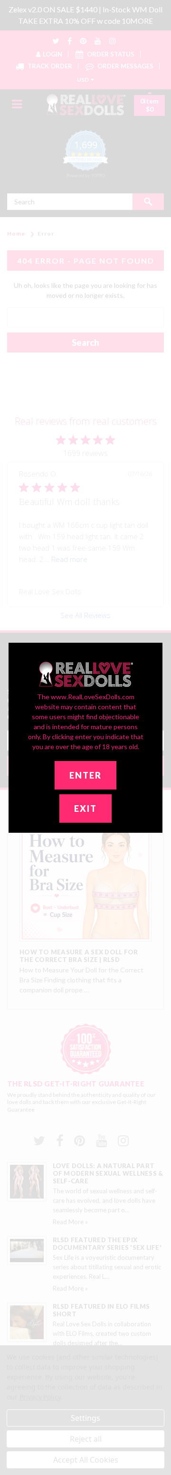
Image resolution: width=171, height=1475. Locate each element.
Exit (85, 808)
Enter (85, 775)
